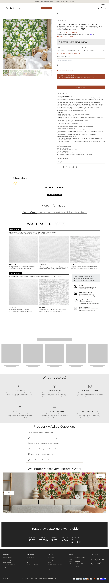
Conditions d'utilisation (75, 566)
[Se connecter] (101, 8)
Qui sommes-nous (52, 557)
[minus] (58, 68)
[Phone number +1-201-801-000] (99, 563)
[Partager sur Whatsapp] (73, 167)
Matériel (84, 47)
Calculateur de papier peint (10, 560)
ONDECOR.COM (30, 578)
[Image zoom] (27, 44)
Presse (49, 562)
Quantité (59, 65)
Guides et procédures (32, 564)
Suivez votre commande (33, 560)
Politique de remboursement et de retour (77, 558)
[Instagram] (103, 559)
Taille (58, 47)
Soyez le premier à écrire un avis (54, 195)
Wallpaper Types (7, 562)
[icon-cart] (104, 8)
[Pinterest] (99, 559)
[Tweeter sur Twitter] (66, 167)
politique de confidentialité (76, 563)
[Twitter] (91, 559)
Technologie (51, 560)
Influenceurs (51, 567)
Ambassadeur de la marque (55, 564)
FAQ (28, 562)
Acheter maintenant (81, 87)
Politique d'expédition (74, 561)
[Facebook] (95, 559)
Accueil (18, 13)
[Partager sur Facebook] (63, 167)
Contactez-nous (31, 567)
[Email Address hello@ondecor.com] (95, 563)
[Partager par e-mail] (76, 167)
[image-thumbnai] (6, 73)
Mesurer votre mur (7, 557)
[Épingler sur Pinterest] (70, 167)
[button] (81, 83)
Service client (30, 557)
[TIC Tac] (91, 563)
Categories (5, 567)
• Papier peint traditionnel (9, 564)
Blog (49, 569)
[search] (98, 8)
